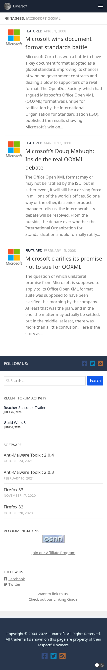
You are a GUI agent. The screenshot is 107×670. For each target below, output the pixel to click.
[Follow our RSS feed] (100, 363)
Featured (33, 31)
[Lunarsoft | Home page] (20, 6)
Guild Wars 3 (15, 422)
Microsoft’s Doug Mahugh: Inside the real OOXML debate (59, 159)
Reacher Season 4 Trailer (25, 407)
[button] (100, 665)
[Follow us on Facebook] (84, 363)
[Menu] (101, 6)
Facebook (16, 578)
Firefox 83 (13, 489)
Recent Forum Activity (25, 398)
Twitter (14, 584)
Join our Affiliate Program (53, 552)
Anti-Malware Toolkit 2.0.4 (29, 455)
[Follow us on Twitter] (92, 363)
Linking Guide (65, 599)
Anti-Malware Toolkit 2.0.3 (29, 472)
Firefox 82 (13, 507)
